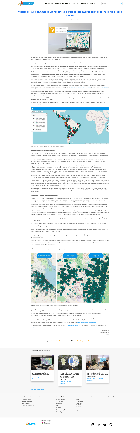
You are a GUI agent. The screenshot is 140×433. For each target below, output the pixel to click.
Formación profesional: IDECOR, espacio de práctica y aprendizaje (97, 374)
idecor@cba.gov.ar (73, 325)
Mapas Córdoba (60, 399)
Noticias (53, 341)
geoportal (105, 87)
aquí (98, 318)
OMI (57, 405)
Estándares (79, 411)
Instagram (33, 327)
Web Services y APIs (61, 410)
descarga (58, 320)
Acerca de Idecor (26, 399)
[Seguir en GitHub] (111, 424)
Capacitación (79, 409)
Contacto (92, 3)
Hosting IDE (59, 403)
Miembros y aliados (27, 401)
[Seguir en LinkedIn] (99, 424)
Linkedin (39, 327)
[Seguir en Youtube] (105, 424)
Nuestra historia (26, 403)
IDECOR (35, 377)
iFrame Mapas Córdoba (62, 412)
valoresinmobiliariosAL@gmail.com (86, 322)
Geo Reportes (59, 401)
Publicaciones (79, 401)
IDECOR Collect (60, 407)
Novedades (58, 3)
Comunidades (84, 3)
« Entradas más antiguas (37, 389)
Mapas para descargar (79, 404)
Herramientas (66, 3)
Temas (77, 399)
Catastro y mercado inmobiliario (86, 341)
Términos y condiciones (28, 405)
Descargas (78, 406)
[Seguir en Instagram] (93, 424)
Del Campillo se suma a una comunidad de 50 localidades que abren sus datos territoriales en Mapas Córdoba (70, 376)
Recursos (75, 3)
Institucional (48, 3)
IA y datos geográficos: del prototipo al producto (40, 374)
